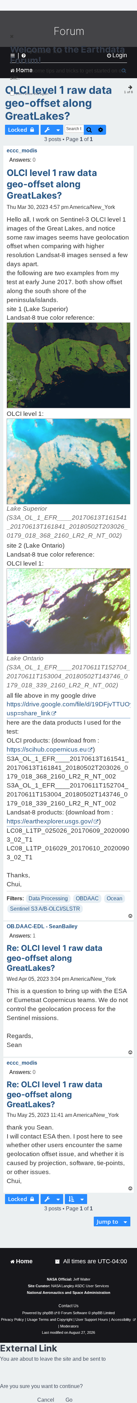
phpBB (48, 1313)
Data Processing (48, 898)
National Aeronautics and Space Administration (68, 1293)
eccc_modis (22, 150)
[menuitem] (58, 1261)
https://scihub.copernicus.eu (47, 749)
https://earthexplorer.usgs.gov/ (50, 821)
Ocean (114, 898)
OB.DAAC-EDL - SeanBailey (42, 926)
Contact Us (68, 1306)
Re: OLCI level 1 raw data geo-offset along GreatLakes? (54, 958)
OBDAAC (87, 898)
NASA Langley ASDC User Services (80, 1286)
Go (69, 1400)
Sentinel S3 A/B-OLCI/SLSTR (45, 909)
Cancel (45, 1400)
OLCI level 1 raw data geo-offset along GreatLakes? (58, 103)
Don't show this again (32, 93)
